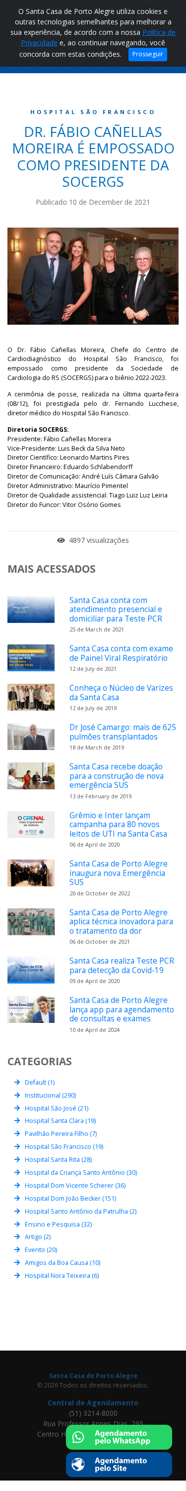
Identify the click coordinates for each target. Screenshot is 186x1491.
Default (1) (40, 1082)
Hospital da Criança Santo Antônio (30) (81, 1172)
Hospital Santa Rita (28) (58, 1159)
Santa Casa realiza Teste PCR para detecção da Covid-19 (121, 965)
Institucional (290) (50, 1095)
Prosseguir (147, 54)
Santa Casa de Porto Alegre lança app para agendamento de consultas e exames (121, 1009)
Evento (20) (41, 1249)
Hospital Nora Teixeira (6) (62, 1275)
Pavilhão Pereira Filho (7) (61, 1133)
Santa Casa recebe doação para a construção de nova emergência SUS (116, 775)
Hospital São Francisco (93, 112)
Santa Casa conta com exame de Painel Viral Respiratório (121, 653)
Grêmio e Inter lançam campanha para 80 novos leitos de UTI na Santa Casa (118, 824)
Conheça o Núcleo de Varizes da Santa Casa (121, 692)
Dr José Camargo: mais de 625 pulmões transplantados (122, 732)
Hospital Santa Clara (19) (60, 1121)
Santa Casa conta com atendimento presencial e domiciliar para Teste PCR (115, 609)
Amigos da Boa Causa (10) (62, 1262)
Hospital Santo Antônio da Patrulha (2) (80, 1211)
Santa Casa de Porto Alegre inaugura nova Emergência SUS (118, 873)
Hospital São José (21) (56, 1108)
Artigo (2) (38, 1237)
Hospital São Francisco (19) (64, 1146)
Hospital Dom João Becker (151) (70, 1198)
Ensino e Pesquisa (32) (58, 1224)
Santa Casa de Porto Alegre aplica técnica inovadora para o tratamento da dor (121, 921)
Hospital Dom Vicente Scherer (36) (75, 1185)
